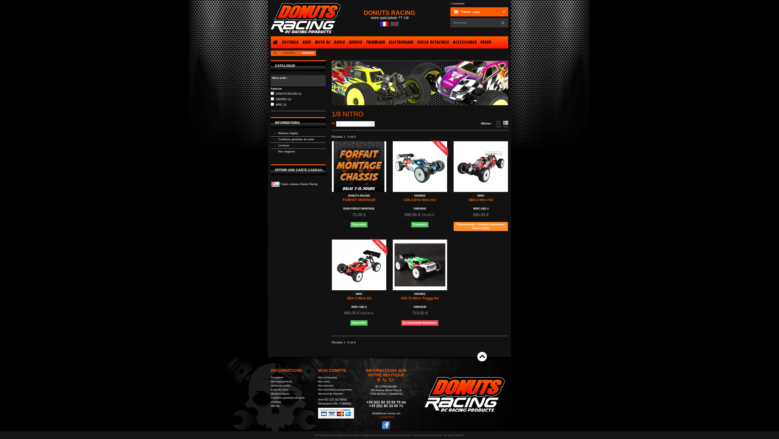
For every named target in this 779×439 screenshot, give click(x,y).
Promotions (277, 377)
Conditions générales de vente (296, 139)
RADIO (339, 42)
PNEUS (485, 42)
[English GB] (395, 23)
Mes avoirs (324, 381)
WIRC (281, 104)
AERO (306, 42)
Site (445, 435)
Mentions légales (288, 133)
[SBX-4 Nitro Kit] (481, 166)
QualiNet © (459, 435)
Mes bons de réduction (330, 393)
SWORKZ (283, 99)
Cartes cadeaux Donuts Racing (299, 184)
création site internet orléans (427, 435)
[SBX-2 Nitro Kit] (359, 265)
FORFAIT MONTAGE (359, 200)
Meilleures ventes (280, 385)
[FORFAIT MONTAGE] (359, 166)
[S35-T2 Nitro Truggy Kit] (420, 265)
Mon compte (332, 370)
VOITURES (290, 42)
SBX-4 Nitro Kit (480, 200)
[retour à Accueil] (275, 53)
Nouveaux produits (281, 381)
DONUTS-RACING (288, 93)
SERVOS (355, 42)
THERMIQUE (375, 42)
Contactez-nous (279, 389)
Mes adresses (326, 385)
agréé (450, 435)
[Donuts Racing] (308, 18)
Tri (333, 123)
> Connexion (457, 3)
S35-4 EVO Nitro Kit (420, 200)
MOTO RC (322, 42)
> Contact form (386, 417)
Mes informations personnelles (335, 389)
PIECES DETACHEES (433, 42)
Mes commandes (327, 377)
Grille (498, 126)
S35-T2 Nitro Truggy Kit (420, 298)
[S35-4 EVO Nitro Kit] (420, 166)
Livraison (283, 145)
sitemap (275, 406)
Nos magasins (286, 151)
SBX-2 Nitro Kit (359, 298)
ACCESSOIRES (465, 42)
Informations (287, 122)
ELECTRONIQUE (401, 42)
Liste (506, 126)
